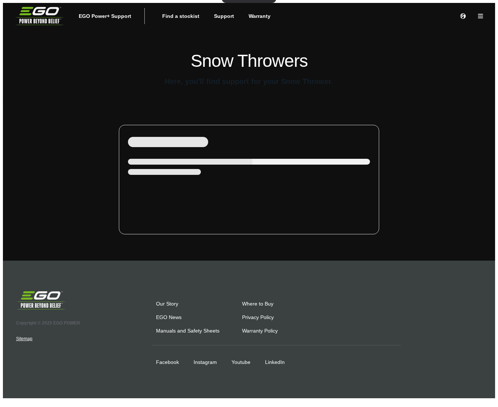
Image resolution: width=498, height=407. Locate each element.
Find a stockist (180, 16)
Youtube (241, 362)
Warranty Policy (260, 331)
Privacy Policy (258, 317)
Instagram (205, 362)
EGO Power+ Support (105, 16)
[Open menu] (480, 16)
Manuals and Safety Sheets (187, 331)
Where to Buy (257, 304)
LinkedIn (275, 362)
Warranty (260, 16)
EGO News (169, 317)
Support (224, 16)
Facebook (167, 362)
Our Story (167, 304)
